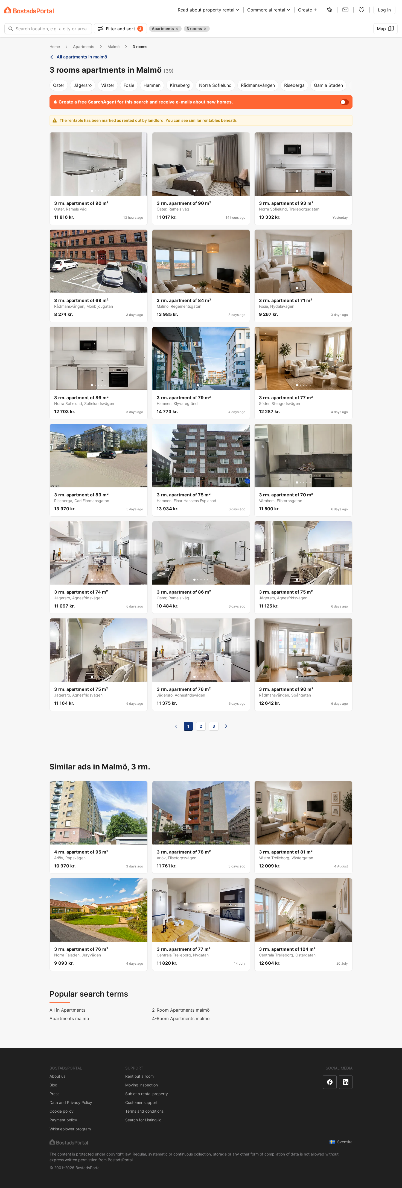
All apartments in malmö (82, 57)
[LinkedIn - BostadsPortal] (346, 1082)
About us (57, 1076)
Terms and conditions (144, 1111)
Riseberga (294, 85)
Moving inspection (141, 1085)
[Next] (226, 726)
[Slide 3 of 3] (204, 385)
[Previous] (176, 726)
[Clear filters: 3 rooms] (205, 29)
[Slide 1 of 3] (197, 385)
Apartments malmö (69, 1018)
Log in (384, 10)
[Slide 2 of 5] (95, 190)
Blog (53, 1085)
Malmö (113, 46)
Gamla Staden (328, 85)
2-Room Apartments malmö (181, 1010)
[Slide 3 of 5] (98, 190)
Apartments (83, 46)
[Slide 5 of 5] (105, 190)
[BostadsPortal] (29, 9)
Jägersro (83, 85)
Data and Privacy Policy (70, 1102)
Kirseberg (180, 85)
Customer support (141, 1102)
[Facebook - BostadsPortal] (330, 1082)
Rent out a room (139, 1076)
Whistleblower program (70, 1129)
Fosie (129, 85)
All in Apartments (67, 1010)
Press (54, 1093)
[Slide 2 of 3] (201, 385)
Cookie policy (61, 1111)
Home (54, 46)
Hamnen (152, 85)
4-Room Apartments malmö (181, 1018)
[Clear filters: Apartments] (177, 29)
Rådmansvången (258, 85)
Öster (58, 85)
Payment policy (63, 1120)
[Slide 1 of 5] (92, 190)
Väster (107, 85)
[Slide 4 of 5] (101, 190)
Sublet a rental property (146, 1093)
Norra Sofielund (215, 85)
